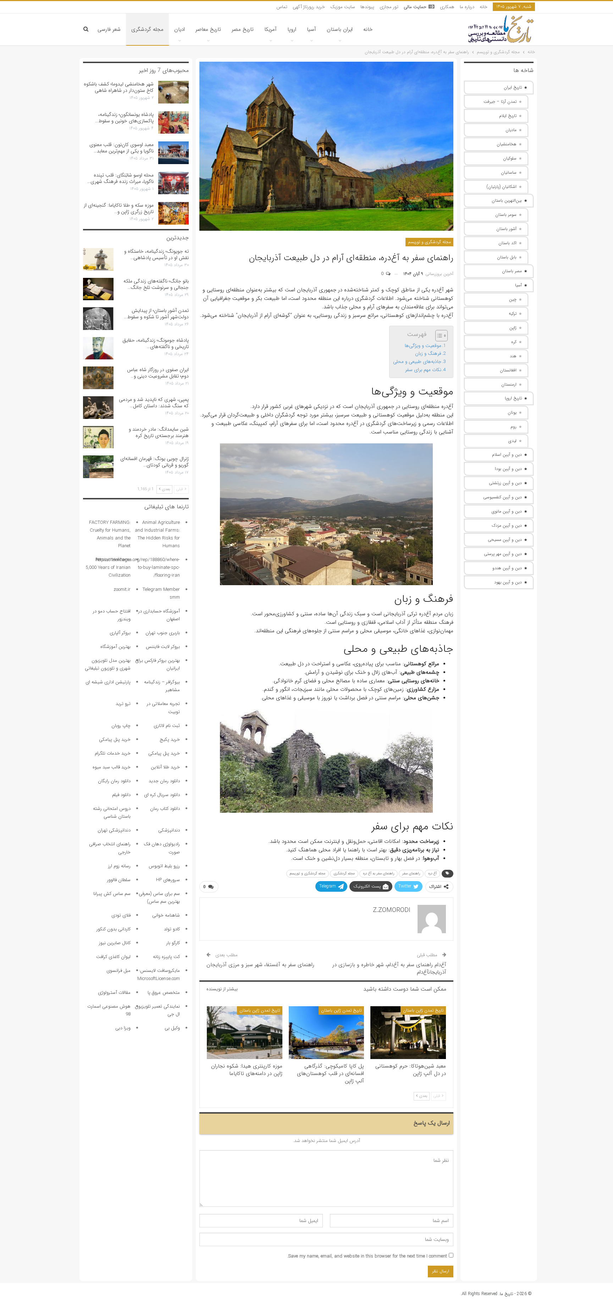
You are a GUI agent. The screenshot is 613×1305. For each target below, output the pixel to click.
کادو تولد (172, 929)
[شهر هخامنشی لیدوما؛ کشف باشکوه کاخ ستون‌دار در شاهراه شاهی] (173, 92)
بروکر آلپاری (120, 633)
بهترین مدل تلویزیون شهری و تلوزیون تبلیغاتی (108, 664)
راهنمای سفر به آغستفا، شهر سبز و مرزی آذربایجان (260, 964)
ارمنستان (509, 384)
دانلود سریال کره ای (162, 795)
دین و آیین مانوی (507, 511)
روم (513, 426)
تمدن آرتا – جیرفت (500, 101)
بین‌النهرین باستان (507, 200)
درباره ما (467, 7)
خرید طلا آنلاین (165, 767)
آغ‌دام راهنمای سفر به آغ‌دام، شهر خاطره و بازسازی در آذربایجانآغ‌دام (389, 968)
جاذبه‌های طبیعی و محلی (417, 361)
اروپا (291, 29)
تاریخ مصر (243, 29)
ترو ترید (123, 703)
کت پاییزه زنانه (166, 956)
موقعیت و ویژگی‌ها (423, 345)
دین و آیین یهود (508, 582)
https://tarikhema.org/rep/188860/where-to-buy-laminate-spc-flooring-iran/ (138, 567)
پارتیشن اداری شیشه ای (108, 682)
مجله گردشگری (147, 29)
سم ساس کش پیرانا (112, 893)
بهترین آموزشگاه (115, 646)
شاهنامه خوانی (166, 915)
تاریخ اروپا (513, 398)
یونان (512, 412)
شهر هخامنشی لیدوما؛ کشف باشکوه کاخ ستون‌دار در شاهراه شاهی (119, 87)
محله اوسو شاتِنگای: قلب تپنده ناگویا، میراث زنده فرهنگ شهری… (120, 178)
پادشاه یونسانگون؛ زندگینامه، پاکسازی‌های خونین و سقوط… (124, 118)
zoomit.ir (122, 589)
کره (514, 341)
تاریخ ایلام (508, 115)
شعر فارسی (109, 29)
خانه (483, 7)
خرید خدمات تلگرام (113, 753)
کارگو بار (173, 943)
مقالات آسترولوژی (114, 992)
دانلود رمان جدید (164, 781)
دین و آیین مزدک (507, 525)
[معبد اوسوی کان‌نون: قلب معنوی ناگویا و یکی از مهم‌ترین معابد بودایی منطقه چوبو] (173, 152)
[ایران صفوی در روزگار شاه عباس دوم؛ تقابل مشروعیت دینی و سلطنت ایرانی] (98, 377)
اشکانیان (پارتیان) (502, 186)
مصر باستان (512, 271)
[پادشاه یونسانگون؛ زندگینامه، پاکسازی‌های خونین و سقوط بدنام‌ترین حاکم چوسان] (173, 122)
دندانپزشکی (169, 830)
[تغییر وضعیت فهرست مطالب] (438, 336)
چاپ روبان (121, 725)
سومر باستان (506, 214)
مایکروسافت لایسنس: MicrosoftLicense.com (158, 974)
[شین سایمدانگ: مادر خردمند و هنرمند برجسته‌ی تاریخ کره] (98, 437)
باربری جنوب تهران (162, 633)
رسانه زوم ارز (119, 866)
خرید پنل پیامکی (115, 739)
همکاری (447, 7)
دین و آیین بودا (508, 468)
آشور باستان (506, 228)
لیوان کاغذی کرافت (113, 956)
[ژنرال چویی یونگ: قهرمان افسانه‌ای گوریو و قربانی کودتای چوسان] (98, 466)
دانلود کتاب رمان (165, 808)
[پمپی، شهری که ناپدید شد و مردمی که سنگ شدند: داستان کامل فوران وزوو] (98, 407)
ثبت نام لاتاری (167, 725)
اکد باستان (507, 243)
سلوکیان (510, 158)
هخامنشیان (507, 144)
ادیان (179, 29)
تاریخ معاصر (208, 29)
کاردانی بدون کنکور (113, 929)
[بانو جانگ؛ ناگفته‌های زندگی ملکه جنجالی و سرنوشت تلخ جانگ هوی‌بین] (98, 289)
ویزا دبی (123, 1028)
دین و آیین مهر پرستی (503, 553)
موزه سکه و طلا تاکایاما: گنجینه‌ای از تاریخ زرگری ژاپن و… (119, 208)
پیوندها (367, 7)
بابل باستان (507, 257)
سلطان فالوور (119, 880)
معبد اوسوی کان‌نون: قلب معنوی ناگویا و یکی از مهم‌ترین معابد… (121, 148)
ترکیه (513, 313)
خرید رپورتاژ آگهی (309, 7)
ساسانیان (509, 172)
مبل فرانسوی (118, 970)
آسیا (311, 29)
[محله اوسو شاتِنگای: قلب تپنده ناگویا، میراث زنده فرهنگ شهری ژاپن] (173, 183)
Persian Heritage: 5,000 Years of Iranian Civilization (108, 567)
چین (513, 299)
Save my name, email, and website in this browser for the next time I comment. (367, 1256)
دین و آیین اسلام (507, 454)
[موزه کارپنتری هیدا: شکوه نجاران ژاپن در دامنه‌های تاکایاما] (244, 1032)
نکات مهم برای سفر (423, 370)
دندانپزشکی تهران (114, 830)
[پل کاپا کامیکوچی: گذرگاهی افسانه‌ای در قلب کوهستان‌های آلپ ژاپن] (326, 1032)
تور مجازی (389, 7)
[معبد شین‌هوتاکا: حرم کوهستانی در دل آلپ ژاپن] (408, 1032)
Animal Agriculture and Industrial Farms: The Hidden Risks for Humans (157, 534)
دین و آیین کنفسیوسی (502, 497)
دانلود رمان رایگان (114, 781)
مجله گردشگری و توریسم (429, 242)
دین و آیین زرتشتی (505, 483)
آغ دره (432, 873)
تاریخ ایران (513, 87)
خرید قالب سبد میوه (112, 767)
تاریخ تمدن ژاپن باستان (423, 1010)
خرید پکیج (170, 739)
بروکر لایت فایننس (163, 646)
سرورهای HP (168, 880)
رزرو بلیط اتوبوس (164, 866)
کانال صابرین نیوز (115, 943)
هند (513, 356)
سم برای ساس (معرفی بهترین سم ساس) (159, 897)
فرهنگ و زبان (428, 353)
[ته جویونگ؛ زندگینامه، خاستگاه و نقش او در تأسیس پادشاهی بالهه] (98, 259)
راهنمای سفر (411, 873)
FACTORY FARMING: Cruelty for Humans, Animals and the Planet (110, 534)
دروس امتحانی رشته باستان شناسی (112, 812)
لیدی (512, 440)
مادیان (511, 130)
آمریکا (270, 29)
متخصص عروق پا (164, 992)
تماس (281, 7)
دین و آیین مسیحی (505, 539)
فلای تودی (121, 915)
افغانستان (508, 370)
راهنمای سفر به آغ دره (378, 873)
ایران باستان (340, 29)
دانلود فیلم (121, 795)
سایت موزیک (342, 7)
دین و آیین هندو (507, 568)
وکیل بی (172, 1028)
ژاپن (513, 327)
